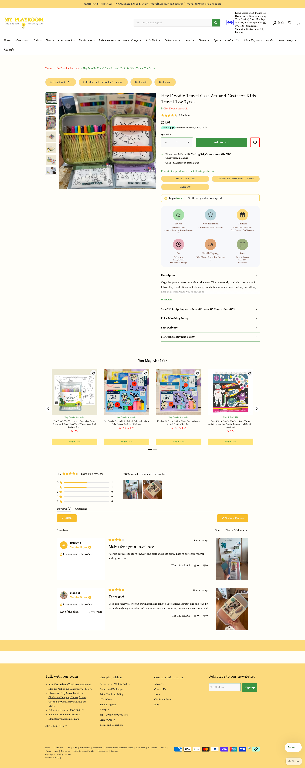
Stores (157, 694)
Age (216, 40)
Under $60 (165, 82)
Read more (167, 299)
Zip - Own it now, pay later (114, 714)
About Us (159, 684)
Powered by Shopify (53, 757)
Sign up (250, 687)
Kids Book (152, 40)
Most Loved (22, 40)
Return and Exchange (111, 689)
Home (7, 40)
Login (172, 198)
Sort (218, 530)
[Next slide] (51, 176)
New (49, 40)
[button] (289, 22)
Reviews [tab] (64, 509)
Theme (203, 40)
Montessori (86, 40)
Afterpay (104, 709)
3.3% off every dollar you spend (203, 198)
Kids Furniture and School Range (119, 40)
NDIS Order (106, 699)
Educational (65, 40)
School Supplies (108, 704)
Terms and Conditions (111, 725)
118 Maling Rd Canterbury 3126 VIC (73, 689)
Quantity (166, 134)
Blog (156, 704)
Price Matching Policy (111, 694)
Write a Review (236, 519)
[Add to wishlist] (255, 142)
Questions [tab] (81, 509)
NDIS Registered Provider (259, 40)
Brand (188, 40)
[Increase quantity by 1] (188, 142)
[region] (143, 489)
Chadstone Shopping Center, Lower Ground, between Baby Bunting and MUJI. (67, 702)
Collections (171, 40)
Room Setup (286, 40)
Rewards (9, 50)
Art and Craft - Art (60, 82)
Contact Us (232, 40)
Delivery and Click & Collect (115, 684)
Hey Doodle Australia (67, 68)
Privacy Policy (107, 720)
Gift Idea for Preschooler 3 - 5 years (103, 82)
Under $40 (141, 82)
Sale (37, 40)
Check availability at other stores (182, 163)
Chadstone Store (162, 699)
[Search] (216, 22)
